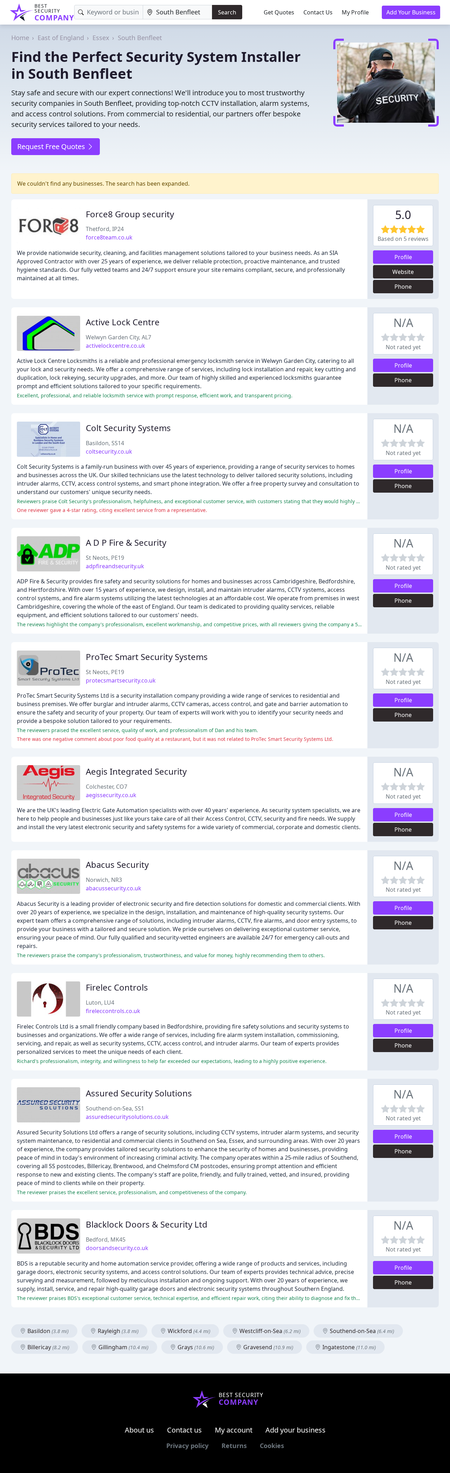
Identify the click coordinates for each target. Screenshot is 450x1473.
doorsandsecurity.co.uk (117, 1248)
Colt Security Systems (128, 428)
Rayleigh (117, 1331)
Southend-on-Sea (361, 1331)
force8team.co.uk (109, 237)
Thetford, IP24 (105, 229)
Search (227, 12)
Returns (234, 1445)
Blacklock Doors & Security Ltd (146, 1224)
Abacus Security (117, 864)
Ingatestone (348, 1347)
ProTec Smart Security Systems (147, 656)
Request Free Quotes (52, 146)
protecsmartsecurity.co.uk (121, 680)
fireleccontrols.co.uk (113, 1011)
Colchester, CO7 (106, 786)
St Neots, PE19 (105, 558)
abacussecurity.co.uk (113, 888)
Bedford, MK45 (106, 1239)
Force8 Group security (130, 214)
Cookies (272, 1445)
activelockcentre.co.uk (115, 346)
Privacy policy (187, 1445)
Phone (403, 286)
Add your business (295, 1430)
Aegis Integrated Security (136, 771)
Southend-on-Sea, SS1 (115, 1108)
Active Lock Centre (123, 322)
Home (20, 37)
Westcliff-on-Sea (269, 1331)
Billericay (47, 1347)
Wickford (188, 1331)
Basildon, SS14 (105, 443)
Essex (100, 37)
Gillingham (122, 1347)
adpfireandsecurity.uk (115, 566)
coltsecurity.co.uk (109, 451)
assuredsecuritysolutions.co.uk (127, 1117)
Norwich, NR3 (104, 880)
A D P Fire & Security (126, 542)
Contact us (184, 1430)
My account (233, 1430)
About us (139, 1430)
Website (403, 272)
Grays (195, 1347)
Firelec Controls (117, 987)
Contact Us (318, 12)
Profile (403, 257)
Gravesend (267, 1347)
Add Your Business (411, 12)
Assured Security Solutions (139, 1093)
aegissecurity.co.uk (111, 795)
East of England (61, 37)
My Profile (355, 12)
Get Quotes (279, 12)
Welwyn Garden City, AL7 (118, 337)
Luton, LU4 (100, 1002)
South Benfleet (140, 37)
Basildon (47, 1331)
